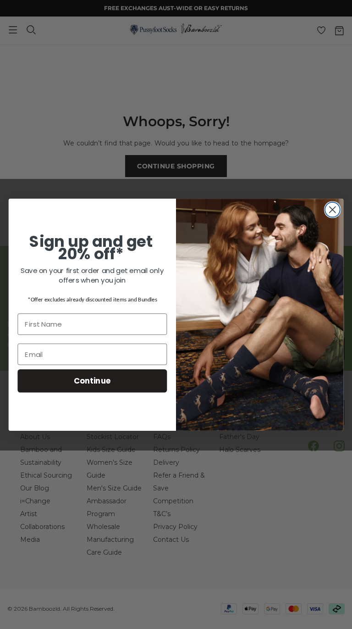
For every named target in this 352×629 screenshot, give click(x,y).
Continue (92, 380)
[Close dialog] (332, 209)
